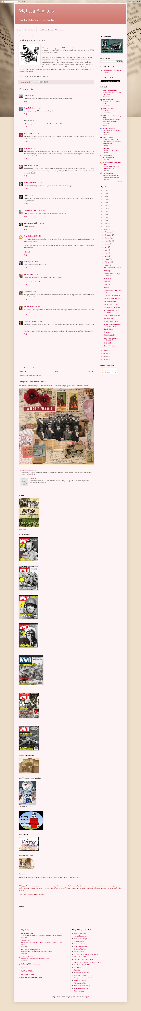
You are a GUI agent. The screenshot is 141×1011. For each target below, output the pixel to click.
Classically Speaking (80, 944)
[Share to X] (43, 82)
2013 (104, 217)
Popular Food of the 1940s (82, 965)
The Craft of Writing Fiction (30, 950)
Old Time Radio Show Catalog (83, 959)
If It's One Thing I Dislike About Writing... (112, 325)
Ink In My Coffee (108, 99)
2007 (104, 353)
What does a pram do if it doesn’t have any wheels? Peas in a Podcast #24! (112, 141)
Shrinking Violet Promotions (30, 964)
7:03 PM (37, 306)
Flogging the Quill (27, 933)
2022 (104, 202)
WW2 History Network (81, 988)
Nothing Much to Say (111, 304)
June (106, 250)
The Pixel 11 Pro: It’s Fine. (111, 150)
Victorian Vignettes (80, 980)
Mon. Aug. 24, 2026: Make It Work (111, 102)
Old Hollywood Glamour (82, 957)
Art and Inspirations (80, 936)
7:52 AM (39, 183)
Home (19, 30)
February (108, 262)
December (108, 232)
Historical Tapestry (27, 957)
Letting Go (33, 478)
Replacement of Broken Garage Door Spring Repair (36, 951)
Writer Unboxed (108, 108)
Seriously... (107, 271)
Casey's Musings (79, 941)
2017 (104, 205)
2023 (104, 199)
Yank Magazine (79, 991)
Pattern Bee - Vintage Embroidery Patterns (87, 962)
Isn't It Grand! (108, 329)
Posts (105, 369)
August (107, 244)
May (106, 253)
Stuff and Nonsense (110, 343)
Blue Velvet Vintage (80, 939)
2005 (104, 359)
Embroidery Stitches (80, 946)
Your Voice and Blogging (112, 295)
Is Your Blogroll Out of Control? (111, 311)
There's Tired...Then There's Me (113, 291)
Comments (106, 373)
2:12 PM (36, 274)
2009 (104, 229)
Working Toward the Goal (112, 315)
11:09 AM (35, 262)
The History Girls (108, 173)
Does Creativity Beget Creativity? (111, 339)
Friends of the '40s (80, 949)
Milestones (106, 110)
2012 (104, 220)
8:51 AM (30, 195)
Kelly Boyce (28, 262)
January (107, 265)
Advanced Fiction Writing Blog (31, 977)
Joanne (26, 148)
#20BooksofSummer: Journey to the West (112, 131)
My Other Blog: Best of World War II (86, 954)
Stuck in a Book (108, 137)
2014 (104, 214)
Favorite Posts (30, 30)
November (108, 235)
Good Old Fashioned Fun (112, 298)
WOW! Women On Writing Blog (112, 117)
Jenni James (28, 165)
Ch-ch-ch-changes (26, 966)
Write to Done (25, 940)
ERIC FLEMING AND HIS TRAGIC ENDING (111, 167)
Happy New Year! (109, 346)
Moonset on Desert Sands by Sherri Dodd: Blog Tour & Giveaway (111, 121)
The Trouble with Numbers (112, 307)
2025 (104, 193)
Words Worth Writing (110, 90)
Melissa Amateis (36, 10)
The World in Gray (110, 335)
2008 (104, 350)
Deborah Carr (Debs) (31, 210)
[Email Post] (34, 82)
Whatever (106, 148)
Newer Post (22, 371)
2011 (104, 223)
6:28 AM (35, 121)
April (106, 256)
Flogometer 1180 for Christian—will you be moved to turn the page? (41, 935)
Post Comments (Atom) (34, 375)
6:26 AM (38, 108)
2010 (104, 226)
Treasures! (107, 332)
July (106, 247)
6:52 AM (35, 165)
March (107, 259)
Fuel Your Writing (27, 971)
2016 (104, 208)
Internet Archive (79, 952)
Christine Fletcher (30, 321)
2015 (104, 211)
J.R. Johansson (29, 306)
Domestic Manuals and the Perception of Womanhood (111, 176)
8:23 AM (39, 321)
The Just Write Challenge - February (112, 274)
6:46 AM (32, 148)
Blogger (86, 997)
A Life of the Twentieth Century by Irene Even (35, 959)
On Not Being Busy (110, 301)
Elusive (106, 287)
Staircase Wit (107, 155)
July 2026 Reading (108, 157)
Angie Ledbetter (29, 108)
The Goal (107, 284)
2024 (104, 196)
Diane (26, 95)
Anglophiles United (80, 933)
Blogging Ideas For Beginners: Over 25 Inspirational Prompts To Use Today (41, 943)
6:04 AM (31, 95)
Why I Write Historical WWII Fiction (51, 30)
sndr (74, 997)
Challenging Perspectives (28, 470)
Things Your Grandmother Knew (84, 978)
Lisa (25, 195)
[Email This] (39, 82)
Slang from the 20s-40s (81, 973)
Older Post (90, 371)
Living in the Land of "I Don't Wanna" (33, 381)
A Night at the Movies (111, 321)
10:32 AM (41, 223)
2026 (104, 190)
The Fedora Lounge (80, 975)
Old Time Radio (109, 318)
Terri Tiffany (28, 133)
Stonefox (27, 291)
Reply (26, 101)
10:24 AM (42, 210)
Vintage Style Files (80, 983)
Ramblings (107, 278)
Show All (120, 181)
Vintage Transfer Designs (82, 986)
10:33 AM (37, 236)
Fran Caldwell (28, 236)
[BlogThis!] (41, 82)
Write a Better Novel (27, 974)
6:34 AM (36, 133)
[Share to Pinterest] (47, 82)
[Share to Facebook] (45, 82)
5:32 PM (33, 292)
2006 (104, 356)
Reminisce (77, 970)
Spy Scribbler (28, 274)
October (107, 238)
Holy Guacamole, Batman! (112, 267)
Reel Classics (78, 967)
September (108, 241)
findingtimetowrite (109, 128)
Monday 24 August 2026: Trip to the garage (112, 93)
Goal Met (107, 281)
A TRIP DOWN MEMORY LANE (112, 163)
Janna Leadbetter (30, 182)
